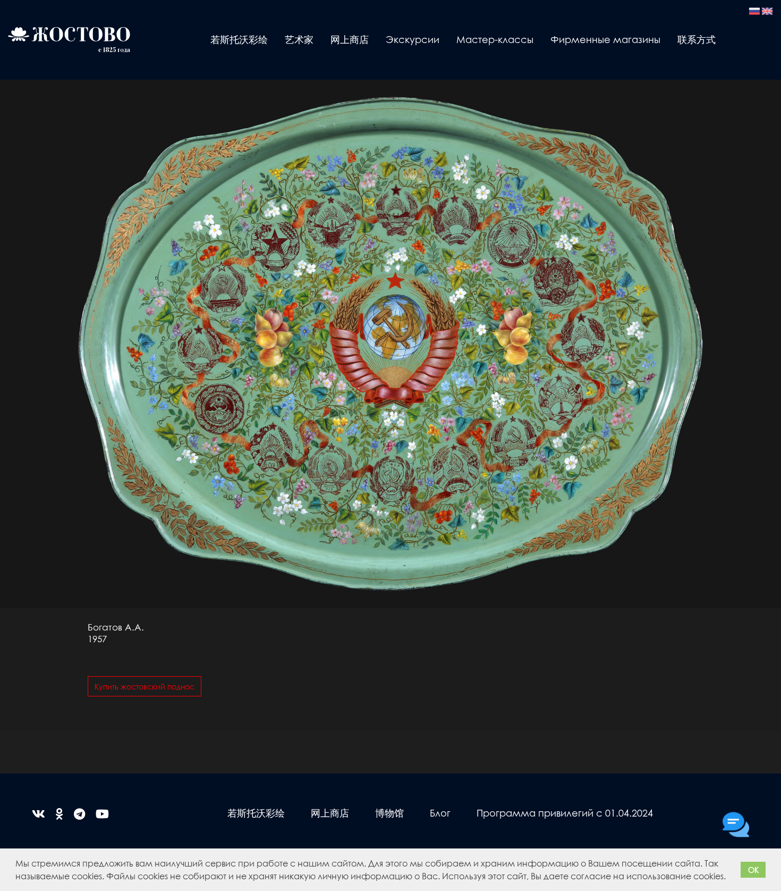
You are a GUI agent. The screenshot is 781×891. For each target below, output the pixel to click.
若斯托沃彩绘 (239, 39)
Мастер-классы (494, 39)
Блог (440, 812)
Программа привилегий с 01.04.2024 (565, 812)
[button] (729, 877)
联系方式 (696, 39)
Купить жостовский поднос (144, 686)
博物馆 (389, 812)
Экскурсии (412, 39)
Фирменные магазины (605, 39)
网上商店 (349, 39)
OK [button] (753, 870)
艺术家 (299, 39)
